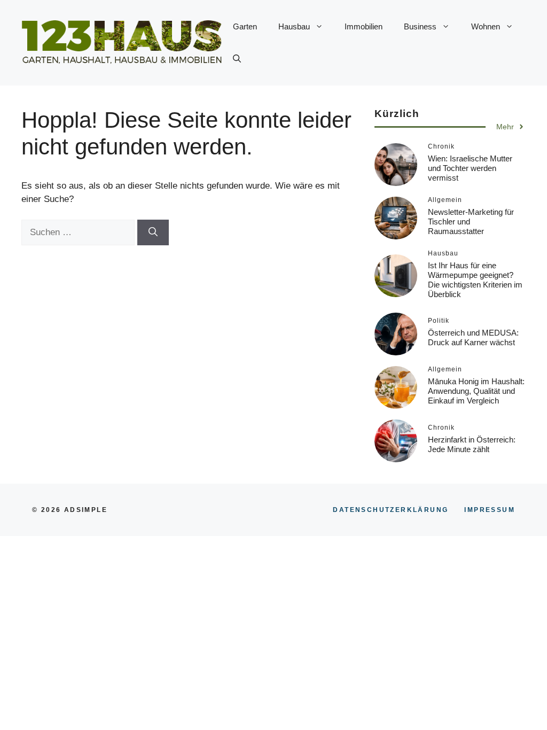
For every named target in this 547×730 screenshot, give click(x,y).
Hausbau (294, 26)
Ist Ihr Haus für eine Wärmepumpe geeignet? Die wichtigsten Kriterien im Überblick (475, 280)
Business (420, 26)
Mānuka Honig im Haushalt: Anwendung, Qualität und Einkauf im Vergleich (476, 391)
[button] (237, 59)
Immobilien (363, 26)
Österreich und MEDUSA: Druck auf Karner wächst (473, 337)
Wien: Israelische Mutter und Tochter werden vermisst (470, 168)
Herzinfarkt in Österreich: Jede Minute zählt (471, 444)
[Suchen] (153, 232)
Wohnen (485, 26)
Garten (245, 26)
